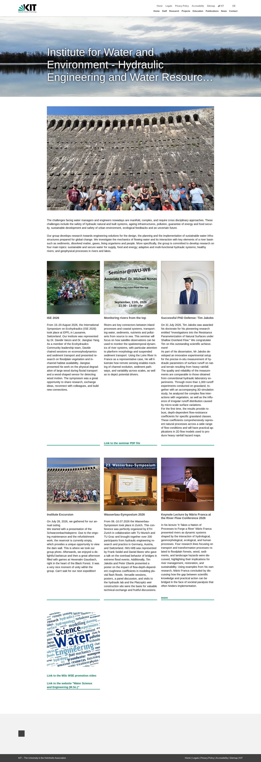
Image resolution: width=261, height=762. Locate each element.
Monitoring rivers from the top (125, 318)
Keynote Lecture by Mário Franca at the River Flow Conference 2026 (186, 516)
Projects (186, 11)
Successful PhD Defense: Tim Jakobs (187, 318)
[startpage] (242, 11)
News (224, 11)
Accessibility (198, 6)
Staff (164, 11)
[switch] (242, 6)
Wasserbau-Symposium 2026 (124, 514)
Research (174, 11)
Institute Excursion (60, 514)
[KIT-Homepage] (27, 8)
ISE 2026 (53, 318)
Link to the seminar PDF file (122, 443)
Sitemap (211, 6)
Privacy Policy (182, 6)
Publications (212, 11)
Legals (169, 6)
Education (198, 11)
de (234, 6)
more (164, 597)
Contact (233, 11)
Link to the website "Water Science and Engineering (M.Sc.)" (69, 685)
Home (160, 6)
